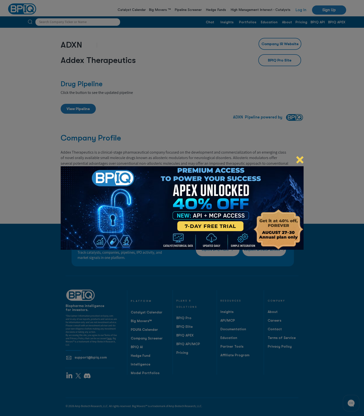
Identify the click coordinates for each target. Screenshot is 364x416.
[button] (300, 160)
